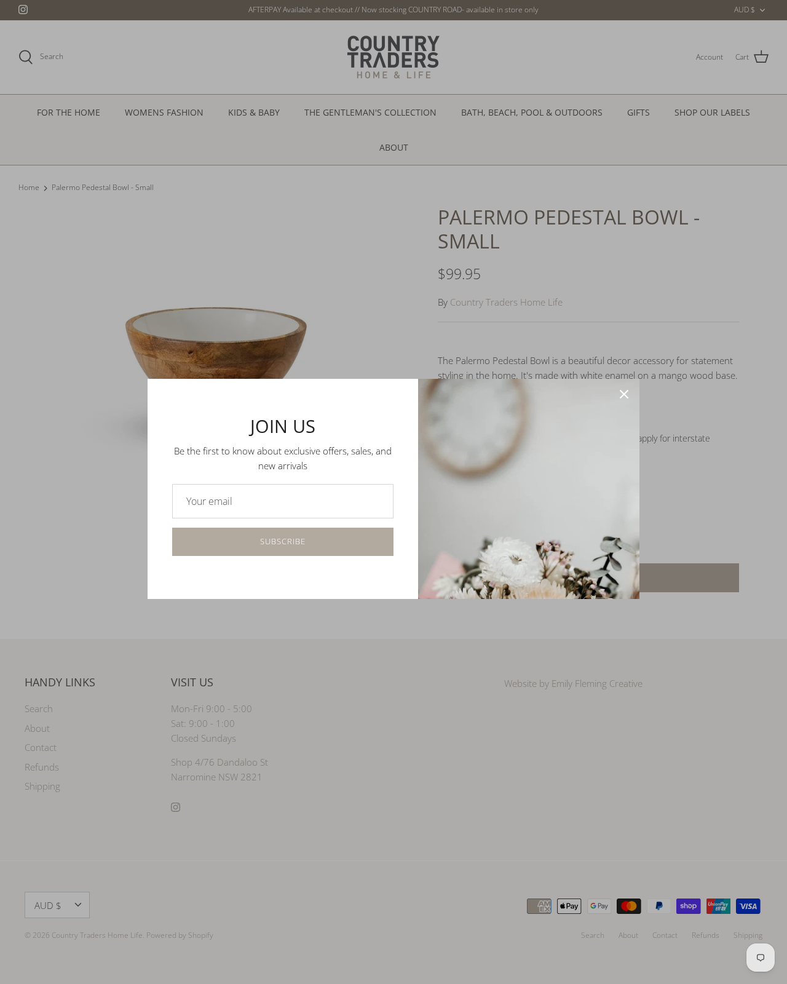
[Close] (624, 394)
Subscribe (283, 541)
